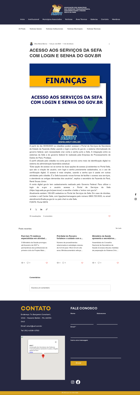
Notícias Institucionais (54, 29)
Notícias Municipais (75, 29)
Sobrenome (101, 313)
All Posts (22, 29)
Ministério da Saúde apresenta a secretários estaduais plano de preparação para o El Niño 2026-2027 (104, 237)
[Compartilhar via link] (47, 209)
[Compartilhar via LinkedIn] (41, 209)
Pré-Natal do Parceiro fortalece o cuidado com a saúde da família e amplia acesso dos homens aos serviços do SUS (69, 237)
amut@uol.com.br (34, 326)
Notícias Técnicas (94, 29)
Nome (73, 313)
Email (73, 327)
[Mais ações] (109, 43)
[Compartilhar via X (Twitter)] (36, 209)
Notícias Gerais (36, 29)
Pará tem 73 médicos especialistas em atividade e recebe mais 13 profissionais (34, 237)
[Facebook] (135, 194)
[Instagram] (135, 199)
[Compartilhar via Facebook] (31, 209)
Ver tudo (118, 228)
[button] (33, 19)
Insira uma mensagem (79, 340)
